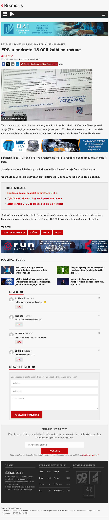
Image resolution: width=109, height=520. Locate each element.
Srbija (4, 56)
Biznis (41, 484)
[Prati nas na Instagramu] (23, 514)
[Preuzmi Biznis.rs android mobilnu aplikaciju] (12, 14)
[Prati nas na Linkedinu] (26, 514)
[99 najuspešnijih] (82, 478)
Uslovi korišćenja (66, 511)
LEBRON (19, 351)
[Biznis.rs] (14, 472)
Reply (19, 307)
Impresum (16, 511)
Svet (41, 478)
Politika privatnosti (50, 511)
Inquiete (19, 316)
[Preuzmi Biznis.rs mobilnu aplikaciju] (17, 514)
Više (61, 64)
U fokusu (58, 484)
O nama (6, 511)
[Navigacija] (104, 14)
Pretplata (6, 513)
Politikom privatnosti (90, 455)
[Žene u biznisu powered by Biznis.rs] (88, 491)
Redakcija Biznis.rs (27, 59)
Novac (56, 478)
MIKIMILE (19, 333)
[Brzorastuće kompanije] (95, 478)
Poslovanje (58, 490)
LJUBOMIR (20, 298)
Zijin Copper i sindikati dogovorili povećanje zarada (34, 198)
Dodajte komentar (22, 367)
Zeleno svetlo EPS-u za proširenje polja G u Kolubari (35, 204)
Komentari (16, 292)
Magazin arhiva (94, 511)
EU (40, 490)
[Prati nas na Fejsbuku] (14, 514)
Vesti (10, 56)
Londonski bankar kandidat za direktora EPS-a (32, 193)
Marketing (36, 511)
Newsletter (81, 511)
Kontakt (26, 511)
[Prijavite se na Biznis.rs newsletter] (5, 14)
